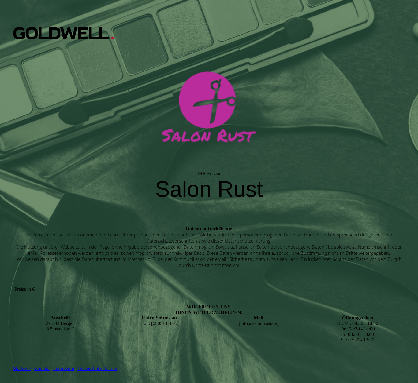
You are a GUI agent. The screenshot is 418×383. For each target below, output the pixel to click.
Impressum (63, 368)
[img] (63, 33)
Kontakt (42, 368)
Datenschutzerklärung (98, 368)
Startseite (22, 368)
